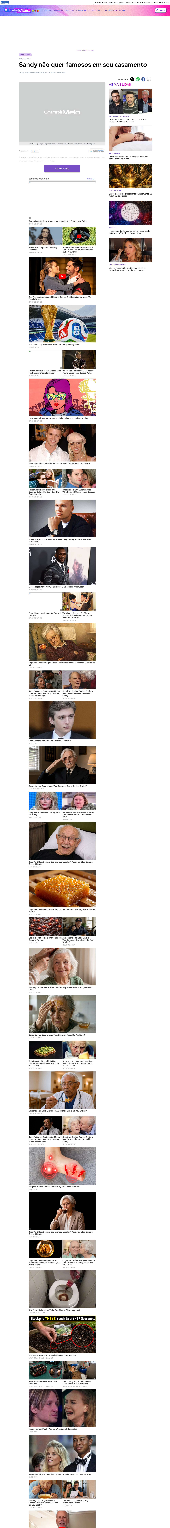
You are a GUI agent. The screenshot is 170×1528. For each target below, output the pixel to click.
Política (104, 2)
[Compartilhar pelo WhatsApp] (138, 79)
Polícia (116, 2)
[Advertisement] (85, 31)
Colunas (155, 2)
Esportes (149, 2)
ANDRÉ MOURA (111, 10)
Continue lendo (62, 168)
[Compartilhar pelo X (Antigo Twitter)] (132, 79)
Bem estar (58, 10)
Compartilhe (123, 79)
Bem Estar (122, 2)
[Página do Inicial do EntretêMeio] (17, 10)
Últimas (122, 10)
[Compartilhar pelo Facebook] (143, 79)
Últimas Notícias (164, 2)
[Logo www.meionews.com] (5, 2)
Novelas (70, 10)
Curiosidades (130, 2)
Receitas (138, 2)
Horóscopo (96, 10)
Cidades (110, 2)
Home (79, 50)
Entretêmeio (97, 2)
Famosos (48, 10)
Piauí (143, 2)
